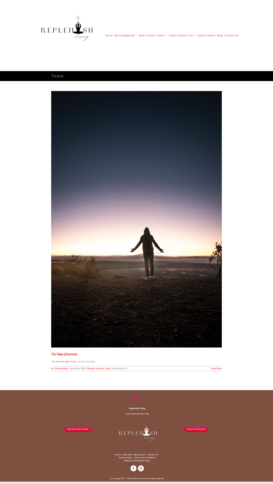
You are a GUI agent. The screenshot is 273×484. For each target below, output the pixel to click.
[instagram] (141, 468)
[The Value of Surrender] (136, 219)
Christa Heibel (61, 368)
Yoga (107, 368)
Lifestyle (91, 368)
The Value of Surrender (64, 354)
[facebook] (133, 468)
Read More (216, 368)
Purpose (100, 368)
